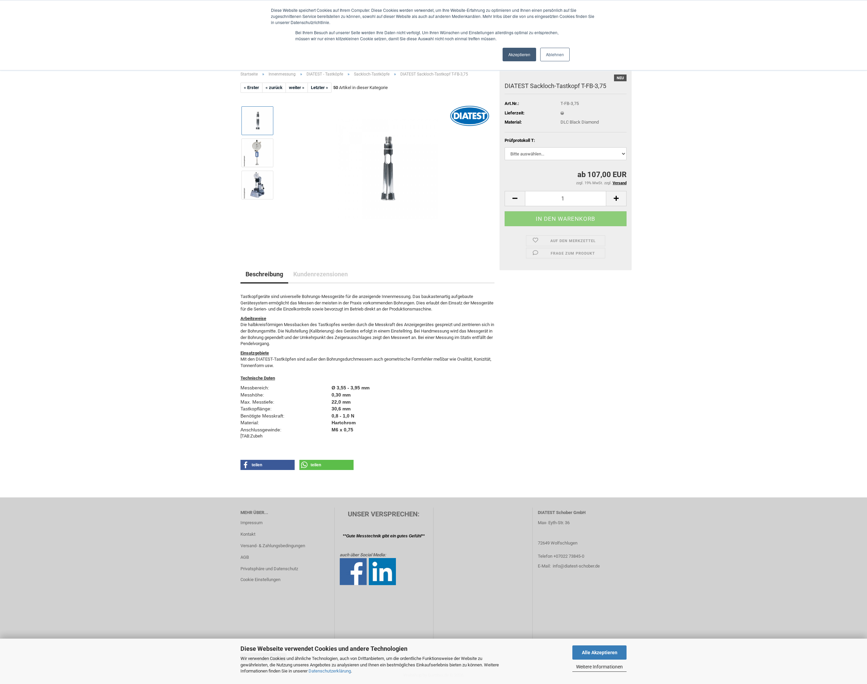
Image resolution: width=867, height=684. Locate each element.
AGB (244, 557)
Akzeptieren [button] (519, 54)
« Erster (251, 87)
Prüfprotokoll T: (520, 140)
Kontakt (247, 534)
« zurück (274, 87)
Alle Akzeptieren (599, 652)
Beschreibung (264, 274)
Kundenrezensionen (320, 274)
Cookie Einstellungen (260, 579)
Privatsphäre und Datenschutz (269, 568)
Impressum (251, 522)
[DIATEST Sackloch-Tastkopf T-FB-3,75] (387, 168)
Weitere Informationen (599, 666)
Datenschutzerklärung (330, 671)
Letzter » (319, 87)
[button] (515, 198)
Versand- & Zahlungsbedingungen (272, 545)
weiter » (296, 87)
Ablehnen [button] (555, 54)
